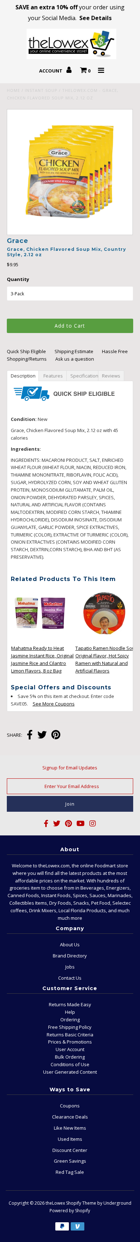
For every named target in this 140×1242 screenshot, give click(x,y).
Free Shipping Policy (70, 1027)
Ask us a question (74, 359)
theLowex (55, 1203)
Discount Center (69, 1150)
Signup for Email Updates (69, 767)
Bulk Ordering (70, 1057)
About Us (70, 944)
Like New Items (70, 1128)
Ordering (70, 1019)
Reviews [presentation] (112, 375)
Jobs (70, 967)
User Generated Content (70, 1072)
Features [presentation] (53, 375)
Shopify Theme (81, 1203)
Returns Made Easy (70, 1004)
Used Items (70, 1139)
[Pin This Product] (55, 735)
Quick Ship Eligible (26, 351)
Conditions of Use (70, 1064)
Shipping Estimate (74, 351)
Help (70, 1012)
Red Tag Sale (70, 1172)
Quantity (18, 279)
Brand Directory (70, 955)
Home (13, 90)
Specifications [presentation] (85, 375)
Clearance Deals (70, 1117)
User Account (70, 1049)
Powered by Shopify (70, 1211)
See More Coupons (50, 703)
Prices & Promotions (70, 1042)
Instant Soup (41, 90)
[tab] (22, 375)
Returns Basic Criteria (70, 1034)
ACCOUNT (51, 70)
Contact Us (69, 978)
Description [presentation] (23, 375)
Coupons (70, 1105)
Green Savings (70, 1161)
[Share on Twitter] (42, 735)
